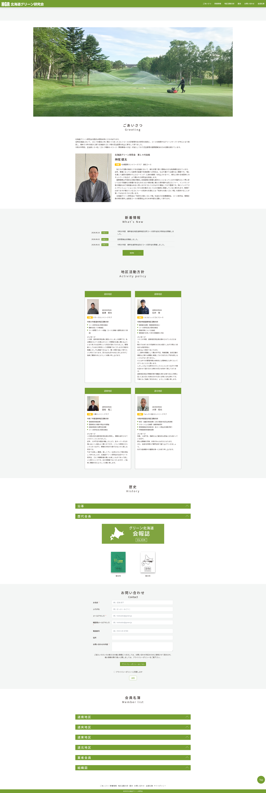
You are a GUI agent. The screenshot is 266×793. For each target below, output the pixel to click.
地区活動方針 (229, 3)
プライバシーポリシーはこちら (133, 664)
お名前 (95, 602)
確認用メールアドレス (101, 622)
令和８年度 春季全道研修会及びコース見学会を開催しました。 (141, 244)
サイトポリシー (160, 785)
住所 (94, 637)
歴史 (239, 3)
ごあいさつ (207, 3)
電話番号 (96, 631)
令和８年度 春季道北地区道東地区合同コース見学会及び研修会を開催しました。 (145, 232)
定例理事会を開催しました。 (128, 239)
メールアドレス (99, 616)
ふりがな (96, 609)
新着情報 (217, 3)
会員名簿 (261, 3)
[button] (20, 72)
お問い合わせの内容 (100, 644)
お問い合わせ (249, 3)
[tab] (133, 506)
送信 (133, 678)
